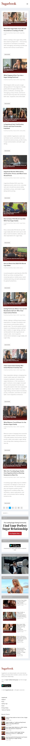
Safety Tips (4, 703)
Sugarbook (4, 697)
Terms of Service (6, 710)
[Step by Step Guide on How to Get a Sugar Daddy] (3, 718)
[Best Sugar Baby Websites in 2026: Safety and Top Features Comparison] (3, 728)
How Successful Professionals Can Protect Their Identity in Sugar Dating (16, 737)
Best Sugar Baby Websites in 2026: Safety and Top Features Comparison (16, 728)
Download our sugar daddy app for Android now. (15, 549)
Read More (7, 54)
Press (3, 701)
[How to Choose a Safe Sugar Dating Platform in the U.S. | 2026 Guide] (3, 733)
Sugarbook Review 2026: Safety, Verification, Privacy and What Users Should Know (15, 173)
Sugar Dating (22, 79)
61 (18, 508)
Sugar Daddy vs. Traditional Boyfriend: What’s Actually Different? (16, 723)
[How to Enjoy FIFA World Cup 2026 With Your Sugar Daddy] (15, 209)
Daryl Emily (10, 33)
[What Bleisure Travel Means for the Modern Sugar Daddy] (15, 413)
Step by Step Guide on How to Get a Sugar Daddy (16, 718)
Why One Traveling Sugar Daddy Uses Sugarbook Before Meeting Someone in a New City (14, 473)
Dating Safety (22, 130)
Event (3, 705)
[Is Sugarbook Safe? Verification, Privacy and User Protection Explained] (15, 115)
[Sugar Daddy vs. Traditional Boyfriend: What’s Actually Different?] (3, 723)
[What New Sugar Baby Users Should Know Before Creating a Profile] (15, 19)
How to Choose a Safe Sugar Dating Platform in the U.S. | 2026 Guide (15, 732)
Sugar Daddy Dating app (11, 679)
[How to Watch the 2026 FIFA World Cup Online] (15, 254)
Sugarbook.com (9, 690)
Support (4, 699)
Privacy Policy (5, 708)
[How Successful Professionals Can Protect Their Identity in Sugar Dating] (3, 738)
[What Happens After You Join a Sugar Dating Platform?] (15, 66)
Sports (21, 267)
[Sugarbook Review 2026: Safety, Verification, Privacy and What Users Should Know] (15, 162)
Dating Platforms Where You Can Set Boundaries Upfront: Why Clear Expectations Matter (15, 310)
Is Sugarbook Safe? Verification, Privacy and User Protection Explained (14, 126)
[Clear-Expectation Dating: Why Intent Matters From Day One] (15, 356)
